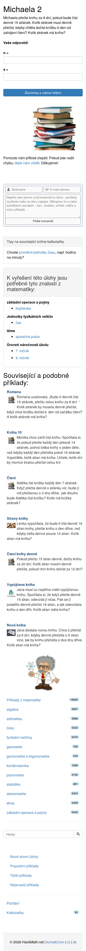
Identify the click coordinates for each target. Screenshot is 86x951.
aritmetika (42, 718)
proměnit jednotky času (37, 252)
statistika (42, 784)
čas (18, 322)
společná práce (28, 336)
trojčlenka (23, 308)
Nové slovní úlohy (24, 856)
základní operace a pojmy (42, 812)
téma (42, 803)
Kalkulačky (42, 912)
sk (75, 941)
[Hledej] (78, 834)
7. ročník (22, 350)
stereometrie (42, 793)
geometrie (42, 746)
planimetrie (42, 775)
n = (5, 52)
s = (5, 69)
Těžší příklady (21, 875)
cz (68, 941)
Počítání (13, 903)
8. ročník (22, 357)
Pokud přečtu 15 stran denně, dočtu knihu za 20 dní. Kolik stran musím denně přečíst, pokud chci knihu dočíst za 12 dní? (45, 561)
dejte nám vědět (27, 162)
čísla (42, 727)
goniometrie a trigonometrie (42, 756)
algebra (42, 709)
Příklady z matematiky (42, 699)
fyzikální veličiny (42, 737)
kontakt (52, 941)
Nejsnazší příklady (24, 884)
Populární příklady (24, 865)
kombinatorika (42, 765)
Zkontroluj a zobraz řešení (43, 92)
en (62, 941)
